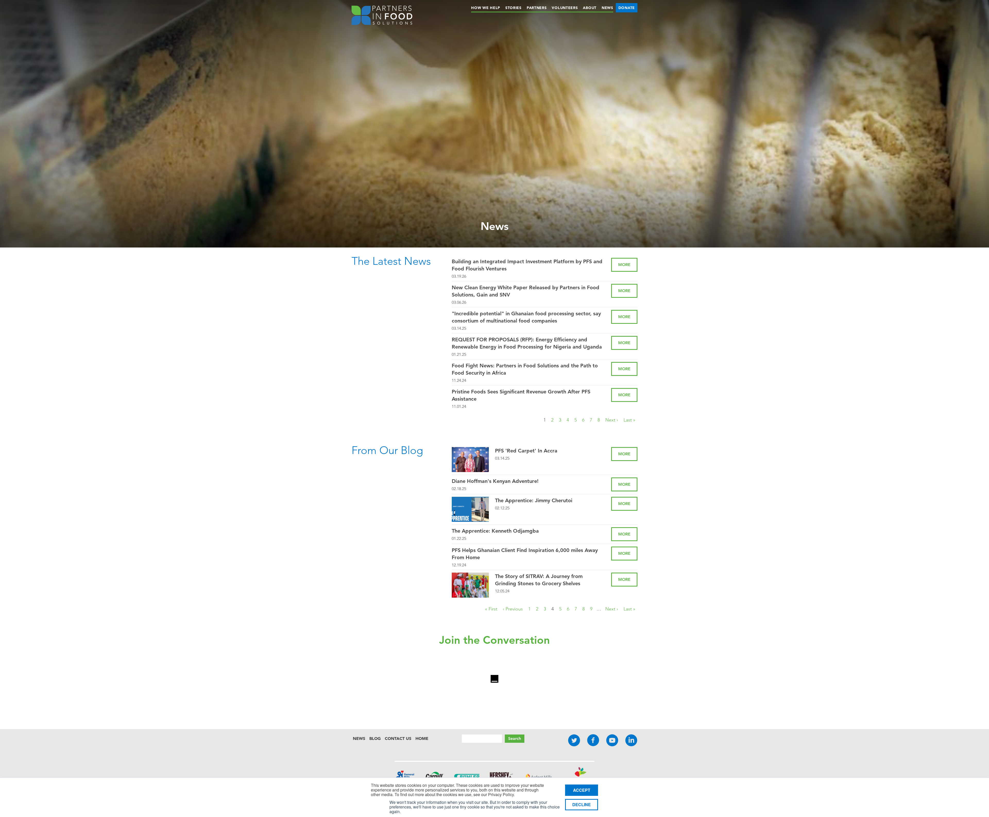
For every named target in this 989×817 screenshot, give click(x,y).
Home (421, 738)
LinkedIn (631, 740)
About (589, 7)
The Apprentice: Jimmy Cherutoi (533, 500)
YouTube (612, 740)
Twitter (574, 740)
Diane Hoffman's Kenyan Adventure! (495, 481)
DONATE (626, 7)
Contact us (398, 738)
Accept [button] (581, 790)
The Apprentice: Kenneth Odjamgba (495, 531)
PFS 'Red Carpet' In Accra (526, 451)
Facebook (593, 740)
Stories (513, 7)
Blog (375, 738)
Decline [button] (581, 804)
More (624, 264)
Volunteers (565, 7)
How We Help (485, 7)
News (607, 7)
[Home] (382, 16)
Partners (537, 7)
